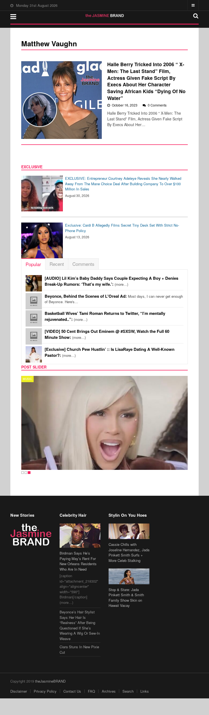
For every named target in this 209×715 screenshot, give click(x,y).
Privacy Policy (45, 691)
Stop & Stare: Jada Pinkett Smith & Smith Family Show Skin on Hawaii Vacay (126, 597)
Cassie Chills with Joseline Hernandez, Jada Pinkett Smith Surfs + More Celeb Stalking (129, 552)
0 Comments (157, 105)
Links (144, 691)
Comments (83, 263)
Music (27, 379)
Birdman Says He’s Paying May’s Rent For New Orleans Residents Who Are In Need (78, 561)
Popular (33, 264)
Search (128, 691)
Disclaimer (18, 691)
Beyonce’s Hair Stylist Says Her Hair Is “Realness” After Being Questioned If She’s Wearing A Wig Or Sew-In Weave (80, 625)
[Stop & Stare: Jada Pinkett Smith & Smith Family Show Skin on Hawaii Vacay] (129, 576)
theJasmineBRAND (50, 681)
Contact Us (72, 691)
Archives (109, 691)
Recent (57, 263)
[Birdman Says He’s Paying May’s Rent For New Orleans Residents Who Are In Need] (80, 536)
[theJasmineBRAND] (105, 15)
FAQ (91, 691)
